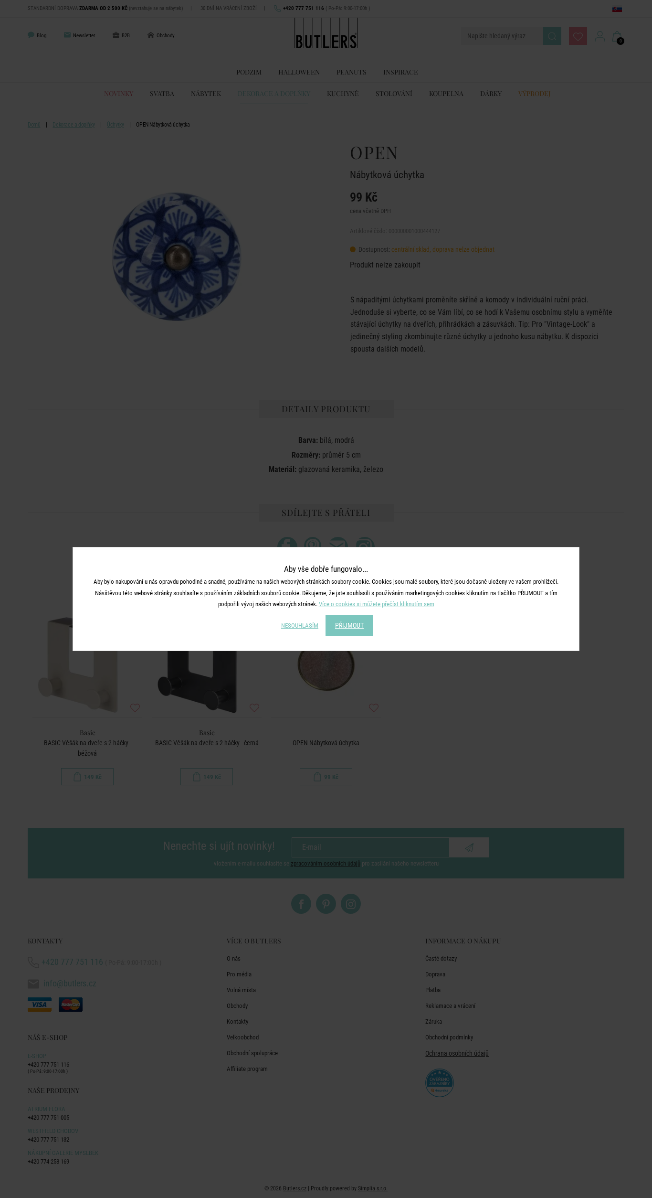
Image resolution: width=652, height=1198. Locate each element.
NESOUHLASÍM (299, 625)
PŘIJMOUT (349, 625)
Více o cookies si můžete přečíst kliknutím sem (376, 604)
